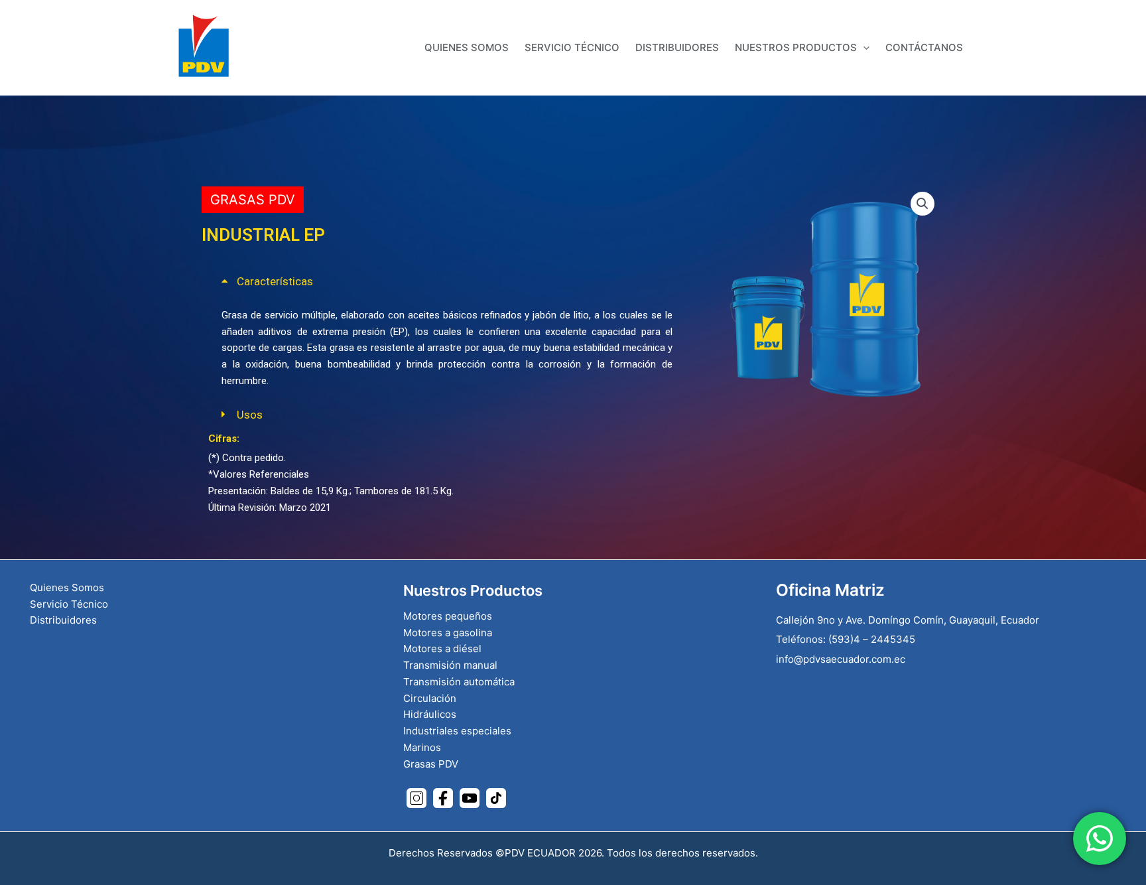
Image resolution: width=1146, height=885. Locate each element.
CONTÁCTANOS (924, 47)
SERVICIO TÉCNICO (572, 47)
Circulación (429, 698)
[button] (447, 281)
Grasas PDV (252, 200)
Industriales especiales (457, 730)
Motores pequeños (447, 616)
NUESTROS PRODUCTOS (796, 47)
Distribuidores (63, 620)
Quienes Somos (67, 587)
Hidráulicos (429, 714)
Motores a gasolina (447, 632)
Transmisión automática (459, 681)
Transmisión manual (450, 665)
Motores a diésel (442, 648)
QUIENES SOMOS (466, 47)
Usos (250, 414)
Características (275, 281)
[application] (863, 47)
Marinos (422, 747)
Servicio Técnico (69, 604)
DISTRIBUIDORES (677, 47)
